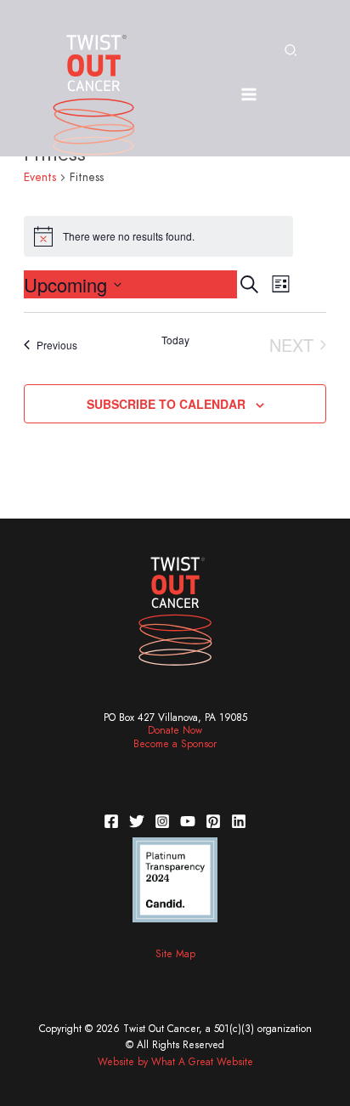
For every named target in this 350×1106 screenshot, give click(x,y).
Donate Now (175, 730)
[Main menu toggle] (248, 95)
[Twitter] (136, 821)
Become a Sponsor (175, 744)
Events (40, 177)
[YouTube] (187, 821)
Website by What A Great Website (175, 1062)
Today (175, 340)
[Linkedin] (238, 821)
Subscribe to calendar (166, 403)
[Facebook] (111, 821)
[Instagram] (162, 821)
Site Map (175, 954)
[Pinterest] (213, 821)
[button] (291, 52)
